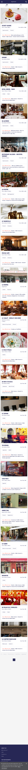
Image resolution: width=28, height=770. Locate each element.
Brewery (10, 226)
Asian (10, 450)
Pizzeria (9, 289)
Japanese (5, 450)
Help (2, 756)
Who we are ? (4, 750)
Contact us (3, 754)
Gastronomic (5, 30)
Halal (8, 94)
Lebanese (5, 386)
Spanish (4, 483)
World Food (11, 386)
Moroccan (5, 643)
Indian (4, 94)
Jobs (2, 752)
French (12, 30)
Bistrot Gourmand (7, 324)
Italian (11, 62)
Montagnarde (11, 194)
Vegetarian (10, 515)
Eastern (11, 643)
